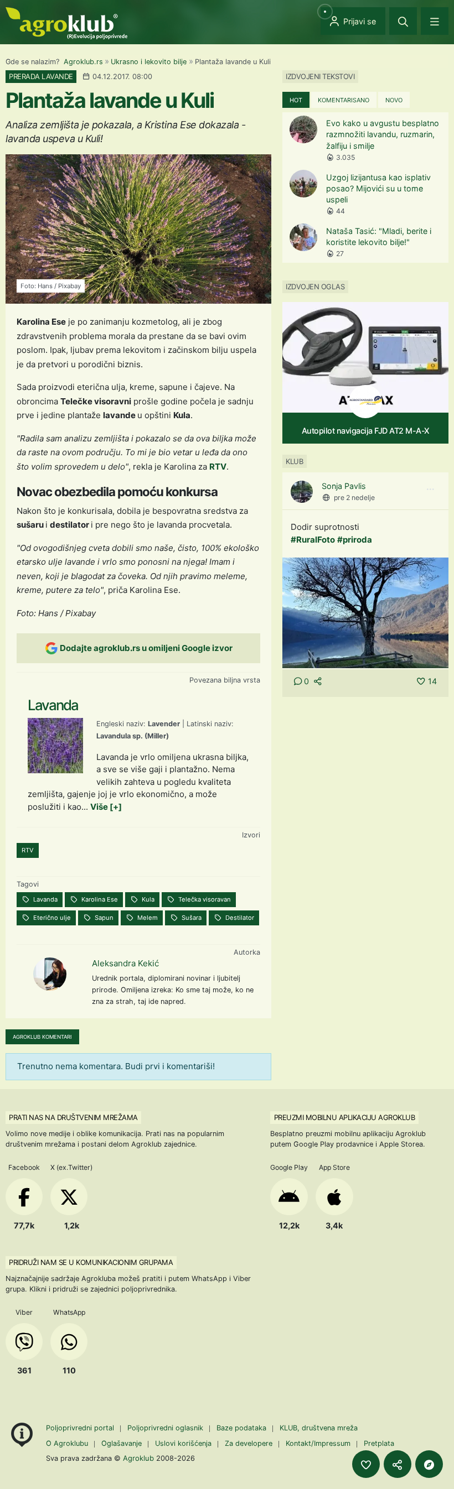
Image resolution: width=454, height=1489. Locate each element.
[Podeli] (397, 1464)
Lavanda (45, 899)
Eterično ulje (51, 917)
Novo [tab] (394, 100)
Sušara (191, 917)
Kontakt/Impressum (318, 1443)
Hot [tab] (296, 100)
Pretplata (379, 1443)
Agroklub (138, 1458)
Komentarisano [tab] (343, 100)
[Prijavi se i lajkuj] (366, 1464)
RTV (217, 466)
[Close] (403, 21)
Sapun (103, 917)
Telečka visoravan (204, 899)
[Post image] (365, 612)
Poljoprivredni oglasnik (166, 1428)
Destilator (239, 917)
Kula (147, 899)
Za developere (248, 1443)
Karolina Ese (99, 899)
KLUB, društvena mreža (319, 1428)
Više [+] (106, 806)
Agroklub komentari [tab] (42, 1037)
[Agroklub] (66, 22)
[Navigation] (434, 21)
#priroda (354, 539)
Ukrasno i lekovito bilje (149, 62)
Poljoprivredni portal (81, 1428)
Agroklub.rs (83, 62)
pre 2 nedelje (354, 497)
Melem (147, 917)
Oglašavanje (121, 1443)
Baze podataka (242, 1428)
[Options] (430, 489)
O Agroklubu (67, 1443)
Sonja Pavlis (344, 486)
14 (432, 681)
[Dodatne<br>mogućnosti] (429, 1464)
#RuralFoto (313, 539)
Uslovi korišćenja (183, 1443)
